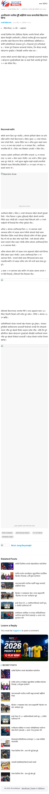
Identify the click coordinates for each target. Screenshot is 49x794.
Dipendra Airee (7, 537)
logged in (17, 630)
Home (3, 9)
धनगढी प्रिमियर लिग (13, 9)
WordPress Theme (28, 788)
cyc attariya (37, 533)
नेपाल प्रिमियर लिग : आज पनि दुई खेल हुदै (24, 751)
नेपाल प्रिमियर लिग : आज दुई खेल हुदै (23, 773)
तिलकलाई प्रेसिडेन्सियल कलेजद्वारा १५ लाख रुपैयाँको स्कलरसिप (28, 740)
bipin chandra (7, 533)
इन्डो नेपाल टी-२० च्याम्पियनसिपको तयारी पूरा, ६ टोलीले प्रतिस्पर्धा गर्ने (31, 604)
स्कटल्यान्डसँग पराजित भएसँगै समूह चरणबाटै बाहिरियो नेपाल (30, 584)
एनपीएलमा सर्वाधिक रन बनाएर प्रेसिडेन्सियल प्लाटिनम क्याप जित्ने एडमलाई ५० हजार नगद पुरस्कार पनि (30, 615)
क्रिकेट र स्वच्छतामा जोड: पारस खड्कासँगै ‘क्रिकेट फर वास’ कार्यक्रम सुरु (29, 594)
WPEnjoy (41, 788)
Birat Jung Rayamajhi (21, 545)
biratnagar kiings (22, 533)
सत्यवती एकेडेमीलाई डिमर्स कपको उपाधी (23, 762)
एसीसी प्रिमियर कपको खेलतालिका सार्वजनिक (30, 563)
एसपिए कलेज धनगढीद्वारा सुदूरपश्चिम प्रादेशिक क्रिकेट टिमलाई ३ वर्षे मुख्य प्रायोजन (31, 574)
